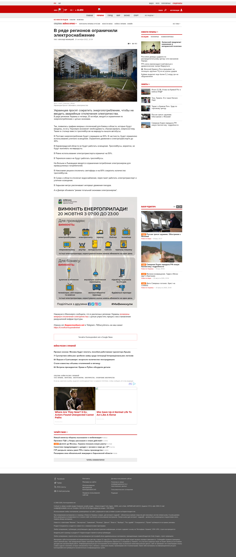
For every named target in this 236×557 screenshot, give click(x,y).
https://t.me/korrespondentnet (67, 327)
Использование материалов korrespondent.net (89, 487)
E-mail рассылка (63, 491)
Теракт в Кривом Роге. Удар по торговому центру (164, 107)
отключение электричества (105, 378)
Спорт (136, 15)
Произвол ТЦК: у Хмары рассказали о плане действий (81, 441)
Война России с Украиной (70, 376)
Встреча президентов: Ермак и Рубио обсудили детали (83, 367)
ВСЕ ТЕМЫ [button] (176, 24)
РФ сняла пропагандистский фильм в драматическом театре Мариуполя (156, 65)
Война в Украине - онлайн (123, 24)
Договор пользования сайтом (121, 478)
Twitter (59, 483)
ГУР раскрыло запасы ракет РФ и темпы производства (81, 450)
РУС (55, 3)
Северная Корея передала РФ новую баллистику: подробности (165, 124)
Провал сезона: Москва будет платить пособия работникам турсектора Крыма (92, 352)
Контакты (86, 479)
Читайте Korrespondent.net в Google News (95, 337)
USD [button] (71, 10)
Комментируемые (167, 37)
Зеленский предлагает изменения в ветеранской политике (172, 44)
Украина (100, 15)
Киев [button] (55, 10)
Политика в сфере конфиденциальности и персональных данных (119, 484)
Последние (145, 37)
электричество (90, 378)
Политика (80, 20)
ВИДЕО (151, 3)
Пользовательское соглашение (122, 489)
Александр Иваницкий (66, 39)
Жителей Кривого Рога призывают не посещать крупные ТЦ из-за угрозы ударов (159, 70)
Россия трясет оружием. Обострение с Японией (162, 116)
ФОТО (157, 3)
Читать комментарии (95, 460)
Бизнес (127, 15)
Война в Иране (97, 23)
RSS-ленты (61, 487)
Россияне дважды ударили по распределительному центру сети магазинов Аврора (159, 59)
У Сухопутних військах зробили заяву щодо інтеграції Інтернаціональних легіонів (93, 356)
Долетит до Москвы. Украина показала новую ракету (83, 444)
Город (110, 15)
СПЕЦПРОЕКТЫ (177, 3)
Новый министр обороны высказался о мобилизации (80, 438)
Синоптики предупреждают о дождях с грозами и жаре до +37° (84, 447)
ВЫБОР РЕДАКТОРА (148, 206)
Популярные (155, 37)
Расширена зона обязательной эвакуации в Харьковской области (85, 453)
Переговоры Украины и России (89, 24)
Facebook (60, 479)
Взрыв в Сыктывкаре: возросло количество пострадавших (86, 359)
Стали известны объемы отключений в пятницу (77, 363)
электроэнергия (78, 378)
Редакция (114, 493)
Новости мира (146, 238)
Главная (89, 15)
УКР (59, 3)
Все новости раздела (61, 20)
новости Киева (107, 24)
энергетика (68, 378)
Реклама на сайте (89, 482)
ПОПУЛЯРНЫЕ (166, 3)
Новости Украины (148, 32)
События (72, 20)
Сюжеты (144, 84)
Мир (118, 15)
